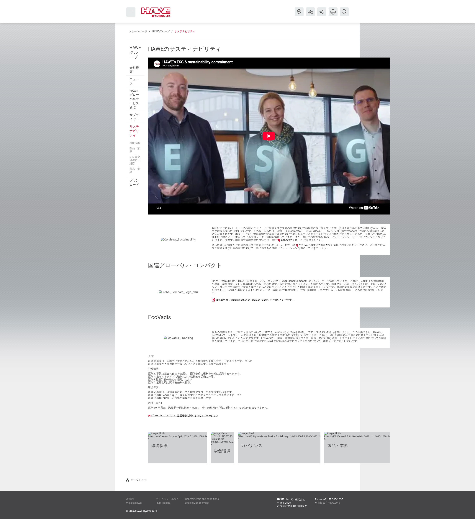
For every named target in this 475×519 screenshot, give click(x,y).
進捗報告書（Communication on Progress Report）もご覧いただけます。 (255, 300)
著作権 (130, 499)
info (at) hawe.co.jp (329, 502)
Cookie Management (197, 503)
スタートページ (138, 31)
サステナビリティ (184, 31)
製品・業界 (135, 150)
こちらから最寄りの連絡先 (313, 245)
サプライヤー (134, 117)
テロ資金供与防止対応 (135, 160)
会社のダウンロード (291, 240)
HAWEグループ (161, 31)
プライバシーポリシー (169, 499)
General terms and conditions (202, 499)
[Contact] (299, 14)
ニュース (134, 81)
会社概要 (134, 70)
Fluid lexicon (163, 503)
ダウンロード (134, 182)
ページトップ (138, 479)
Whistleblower (134, 503)
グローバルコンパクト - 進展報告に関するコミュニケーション (184, 415)
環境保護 (135, 143)
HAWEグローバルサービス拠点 (134, 99)
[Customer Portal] (310, 14)
